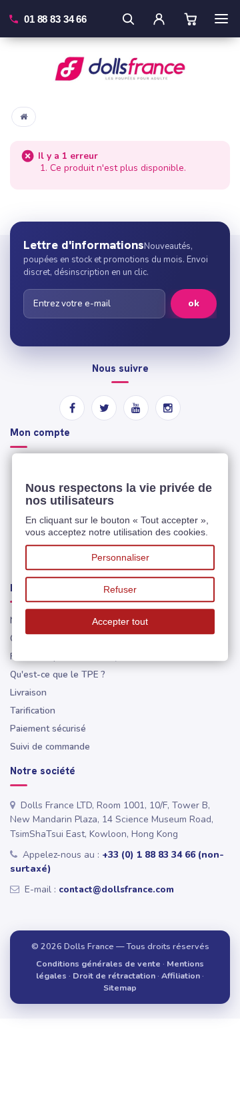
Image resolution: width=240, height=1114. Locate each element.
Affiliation (180, 975)
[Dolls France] (120, 68)
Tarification (32, 710)
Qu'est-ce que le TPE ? (57, 674)
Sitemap (120, 987)
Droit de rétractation (114, 975)
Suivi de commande (50, 746)
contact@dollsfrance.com (116, 889)
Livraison (28, 692)
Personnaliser (120, 557)
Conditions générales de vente (98, 963)
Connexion (158, 18)
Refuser (120, 589)
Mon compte (40, 433)
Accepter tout (120, 621)
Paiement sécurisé (48, 728)
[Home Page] (23, 117)
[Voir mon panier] (190, 18)
